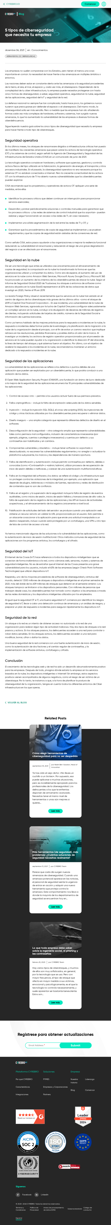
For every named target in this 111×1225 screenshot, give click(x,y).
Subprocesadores (75, 1209)
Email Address (37, 1045)
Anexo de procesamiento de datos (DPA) (54, 1208)
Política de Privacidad (34, 1208)
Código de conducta (87, 1208)
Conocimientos (40, 50)
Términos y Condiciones (21, 1208)
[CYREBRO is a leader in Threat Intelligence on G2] (83, 1116)
